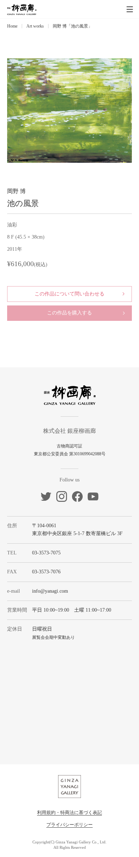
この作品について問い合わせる (69, 294)
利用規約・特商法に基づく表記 (69, 812)
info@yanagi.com (50, 591)
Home (12, 26)
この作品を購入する (69, 312)
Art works (35, 26)
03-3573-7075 (46, 552)
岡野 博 (16, 191)
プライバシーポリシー (69, 824)
